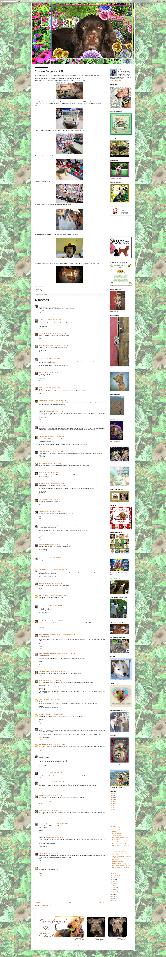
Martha (40, 680)
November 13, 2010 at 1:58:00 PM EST (50, 472)
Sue (40, 472)
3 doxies (41, 305)
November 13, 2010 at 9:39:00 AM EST (51, 358)
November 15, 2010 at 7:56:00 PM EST (52, 867)
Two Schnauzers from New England (47, 634)
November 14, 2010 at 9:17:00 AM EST (55, 714)
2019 (112, 808)
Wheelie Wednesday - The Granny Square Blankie (120, 868)
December (115, 827)
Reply (40, 315)
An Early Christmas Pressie (118, 841)
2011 (112, 824)
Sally (40, 372)
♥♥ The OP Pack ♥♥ (43, 569)
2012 (112, 822)
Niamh (40, 319)
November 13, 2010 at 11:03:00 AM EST (58, 436)
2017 (112, 812)
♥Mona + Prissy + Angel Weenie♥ (47, 755)
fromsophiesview (43, 400)
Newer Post (37, 902)
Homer (40, 867)
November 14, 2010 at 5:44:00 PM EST (64, 755)
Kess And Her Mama (44, 671)
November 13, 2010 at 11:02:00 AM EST (54, 411)
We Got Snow (115, 859)
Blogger (89, 946)
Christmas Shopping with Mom (119, 851)
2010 (112, 826)
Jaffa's (46, 234)
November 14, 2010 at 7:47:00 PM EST (52, 772)
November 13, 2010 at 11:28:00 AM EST (55, 451)
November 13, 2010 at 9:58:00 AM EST (51, 387)
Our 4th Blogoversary (117, 833)
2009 (112, 894)
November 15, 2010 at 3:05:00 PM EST (54, 837)
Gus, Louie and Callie (44, 544)
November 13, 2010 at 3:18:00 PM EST (51, 499)
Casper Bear (42, 451)
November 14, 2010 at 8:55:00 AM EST (53, 699)
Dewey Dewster (43, 728)
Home (69, 902)
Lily (74, 80)
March (114, 887)
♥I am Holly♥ (42, 463)
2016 (112, 814)
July (114, 879)
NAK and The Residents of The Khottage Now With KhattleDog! (54, 525)
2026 (112, 793)
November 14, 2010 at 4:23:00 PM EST (56, 744)
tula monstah (42, 714)
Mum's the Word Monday (118, 849)
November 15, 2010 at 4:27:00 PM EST (51, 853)
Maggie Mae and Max (44, 345)
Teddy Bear (41, 620)
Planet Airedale (116, 871)
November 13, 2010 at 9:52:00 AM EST (51, 372)
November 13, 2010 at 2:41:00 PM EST (55, 483)
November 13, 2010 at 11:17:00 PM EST (52, 605)
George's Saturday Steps (118, 861)
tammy (40, 557)
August (114, 877)
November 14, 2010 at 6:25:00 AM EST (52, 680)
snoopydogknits (43, 744)
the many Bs (42, 782)
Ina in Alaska (42, 426)
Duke (120, 69)
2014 (112, 818)
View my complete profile (116, 80)
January (115, 891)
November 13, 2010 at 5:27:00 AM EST (52, 305)
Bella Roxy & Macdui (44, 436)
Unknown (41, 699)
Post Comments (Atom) (46, 905)
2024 (112, 797)
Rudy (40, 853)
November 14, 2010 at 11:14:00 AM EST (56, 728)
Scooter (41, 511)
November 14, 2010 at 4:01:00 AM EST (66, 653)
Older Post (101, 902)
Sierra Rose (42, 795)
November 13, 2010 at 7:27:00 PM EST (58, 569)
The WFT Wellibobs (117, 835)
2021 (112, 803)
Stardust (41, 772)
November (115, 829)
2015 (112, 816)
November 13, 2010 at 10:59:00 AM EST (57, 400)
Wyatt (40, 387)
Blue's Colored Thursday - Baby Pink (121, 865)
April (114, 885)
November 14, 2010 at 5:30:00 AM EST (58, 671)
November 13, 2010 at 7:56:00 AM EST (51, 319)
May (114, 883)
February (115, 889)
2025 (112, 795)
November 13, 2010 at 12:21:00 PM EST (54, 463)
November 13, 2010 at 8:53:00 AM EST (57, 333)
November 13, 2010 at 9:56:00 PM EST (55, 583)
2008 (112, 896)
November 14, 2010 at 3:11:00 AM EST (54, 620)
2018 (112, 810)
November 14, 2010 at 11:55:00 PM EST (59, 823)
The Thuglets (42, 483)
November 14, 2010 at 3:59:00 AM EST (66, 634)
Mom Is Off (114, 831)
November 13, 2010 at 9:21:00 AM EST (59, 345)
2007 (112, 898)
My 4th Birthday (116, 839)
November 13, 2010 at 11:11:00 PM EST (58, 595)
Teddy (40, 810)
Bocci (40, 358)
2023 (112, 799)
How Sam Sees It (43, 333)
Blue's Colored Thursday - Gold (119, 843)
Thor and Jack (42, 583)
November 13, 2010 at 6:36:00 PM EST (52, 557)
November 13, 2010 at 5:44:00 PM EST (79, 525)
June (114, 881)
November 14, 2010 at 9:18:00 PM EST (54, 782)
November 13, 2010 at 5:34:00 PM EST (52, 511)
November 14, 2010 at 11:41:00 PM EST (51, 810)
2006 (112, 900)
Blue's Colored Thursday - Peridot (120, 837)
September (115, 875)
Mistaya (51, 78)
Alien (40, 499)
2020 (112, 806)
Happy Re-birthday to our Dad (119, 863)
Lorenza (41, 605)
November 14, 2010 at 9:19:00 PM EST (54, 795)
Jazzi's (48, 75)
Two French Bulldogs (44, 595)
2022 (112, 801)
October (115, 873)
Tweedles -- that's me (44, 823)
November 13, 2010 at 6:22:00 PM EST (59, 544)
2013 (112, 820)
